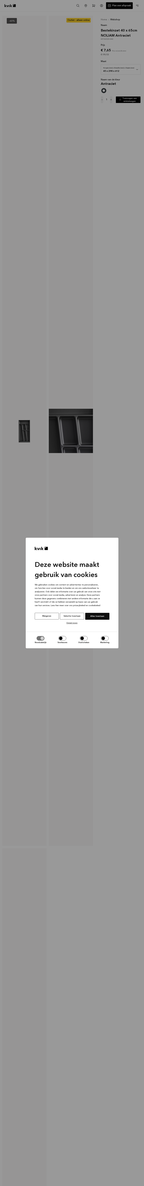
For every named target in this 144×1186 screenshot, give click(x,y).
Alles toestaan (97, 616)
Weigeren (46, 616)
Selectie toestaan (72, 616)
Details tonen (72, 623)
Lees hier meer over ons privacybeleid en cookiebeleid (75, 606)
